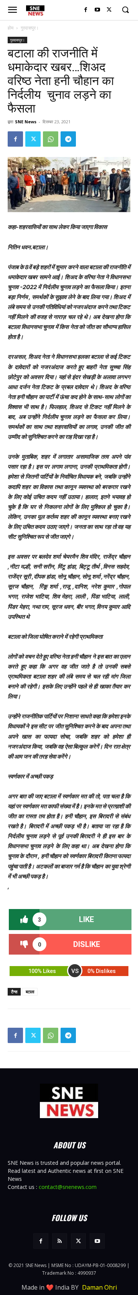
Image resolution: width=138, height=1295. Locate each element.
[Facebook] (86, 10)
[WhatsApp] (50, 139)
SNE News (25, 121)
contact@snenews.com (68, 1186)
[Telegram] (68, 139)
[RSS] (59, 1240)
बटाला (30, 991)
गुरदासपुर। (30, 28)
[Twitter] (109, 10)
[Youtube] (97, 10)
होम (10, 28)
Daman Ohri (99, 1287)
